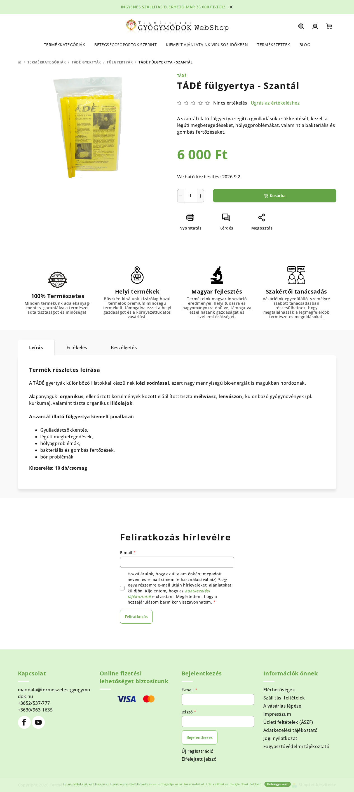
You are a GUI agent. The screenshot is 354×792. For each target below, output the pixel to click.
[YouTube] (38, 722)
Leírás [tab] (36, 347)
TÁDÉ (182, 75)
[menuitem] (64, 44)
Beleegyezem (277, 784)
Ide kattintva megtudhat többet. (234, 784)
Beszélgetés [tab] (124, 347)
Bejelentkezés (199, 737)
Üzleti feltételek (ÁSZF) (288, 722)
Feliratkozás (136, 616)
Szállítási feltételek (284, 698)
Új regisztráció (198, 751)
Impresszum (277, 714)
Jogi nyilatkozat (280, 738)
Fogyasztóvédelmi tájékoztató (296, 746)
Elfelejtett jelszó (199, 759)
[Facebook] (24, 722)
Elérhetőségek (279, 690)
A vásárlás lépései (283, 706)
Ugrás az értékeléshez (275, 103)
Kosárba (277, 195)
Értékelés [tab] (77, 347)
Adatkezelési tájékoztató (290, 730)
